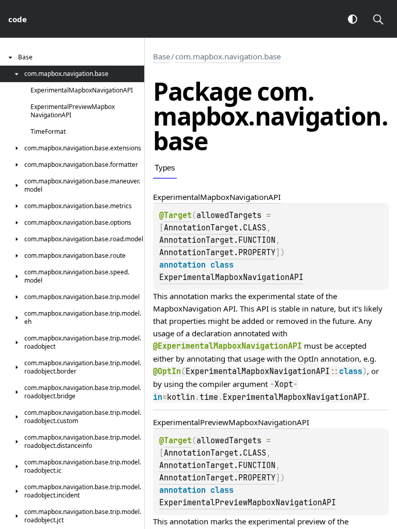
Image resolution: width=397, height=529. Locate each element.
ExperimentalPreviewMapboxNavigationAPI (247, 502)
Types (165, 167)
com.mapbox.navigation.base (228, 56)
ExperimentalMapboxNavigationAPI (231, 277)
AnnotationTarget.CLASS (215, 228)
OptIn (308, 358)
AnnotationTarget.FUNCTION (217, 240)
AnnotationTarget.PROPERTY (217, 252)
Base (161, 56)
